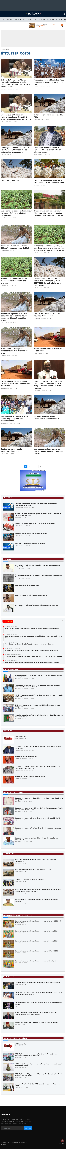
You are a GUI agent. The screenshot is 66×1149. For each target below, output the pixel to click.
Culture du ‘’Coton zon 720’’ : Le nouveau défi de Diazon (47, 315)
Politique (35, 19)
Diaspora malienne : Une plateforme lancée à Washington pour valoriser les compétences (38, 676)
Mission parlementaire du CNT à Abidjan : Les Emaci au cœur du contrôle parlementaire (39, 696)
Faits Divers (17, 19)
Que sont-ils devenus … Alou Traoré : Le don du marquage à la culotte (38, 828)
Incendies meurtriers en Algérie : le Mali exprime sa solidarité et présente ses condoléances (39, 716)
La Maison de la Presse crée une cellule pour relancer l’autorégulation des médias (31, 650)
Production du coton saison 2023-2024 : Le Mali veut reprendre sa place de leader (48, 150)
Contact (61, 1143)
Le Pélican (17, 597)
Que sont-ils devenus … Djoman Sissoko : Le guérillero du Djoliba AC (37, 818)
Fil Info (3, 19)
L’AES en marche (20, 736)
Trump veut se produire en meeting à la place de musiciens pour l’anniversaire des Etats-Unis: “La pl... (36, 1013)
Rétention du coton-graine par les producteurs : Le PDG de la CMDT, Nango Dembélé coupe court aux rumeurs (48, 384)
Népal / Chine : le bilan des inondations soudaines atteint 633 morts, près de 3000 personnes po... (32, 629)
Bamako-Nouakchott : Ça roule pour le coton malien (49, 350)
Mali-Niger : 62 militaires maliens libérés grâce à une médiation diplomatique (35, 860)
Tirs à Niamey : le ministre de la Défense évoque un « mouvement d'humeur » (30, 644)
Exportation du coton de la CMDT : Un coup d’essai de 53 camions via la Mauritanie (16, 383)
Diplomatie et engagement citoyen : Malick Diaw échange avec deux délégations (37, 706)
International (50, 19)
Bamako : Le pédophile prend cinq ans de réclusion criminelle (35, 523)
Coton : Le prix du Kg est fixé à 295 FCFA (48, 116)
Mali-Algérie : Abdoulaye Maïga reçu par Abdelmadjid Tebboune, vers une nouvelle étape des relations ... (38, 890)
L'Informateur (4, 182)
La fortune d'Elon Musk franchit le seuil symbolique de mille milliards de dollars (38, 1003)
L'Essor (16, 525)
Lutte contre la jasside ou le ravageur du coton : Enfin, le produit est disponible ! (16, 213)
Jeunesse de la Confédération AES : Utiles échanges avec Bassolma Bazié (37, 1084)
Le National (36, 220)
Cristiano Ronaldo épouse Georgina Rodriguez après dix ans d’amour (37, 982)
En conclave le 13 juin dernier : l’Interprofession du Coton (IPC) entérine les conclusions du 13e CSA (16, 117)
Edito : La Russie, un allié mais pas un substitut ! (31, 595)
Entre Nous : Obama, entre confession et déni (30, 776)
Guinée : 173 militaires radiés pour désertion (29, 879)
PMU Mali (9, 19)
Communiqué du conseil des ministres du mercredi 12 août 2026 (36, 941)
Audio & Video (27, 19)
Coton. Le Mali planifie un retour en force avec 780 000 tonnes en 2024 (49, 181)
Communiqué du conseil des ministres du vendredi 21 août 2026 (36, 931)
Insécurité (59, 19)
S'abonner (28, 1128)
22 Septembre (37, 318)
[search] (64, 14)
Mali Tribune (37, 86)
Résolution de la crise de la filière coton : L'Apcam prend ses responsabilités (14, 418)
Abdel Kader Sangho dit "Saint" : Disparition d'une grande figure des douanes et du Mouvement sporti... (37, 686)
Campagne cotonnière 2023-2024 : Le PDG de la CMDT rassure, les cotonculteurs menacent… (15, 150)
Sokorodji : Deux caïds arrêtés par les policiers (30, 543)
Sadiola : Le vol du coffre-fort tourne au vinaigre (31, 533)
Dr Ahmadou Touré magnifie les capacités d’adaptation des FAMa (36, 605)
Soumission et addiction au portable (27, 585)
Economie (42, 19)
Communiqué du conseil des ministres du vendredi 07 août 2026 (36, 951)
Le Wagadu (3, 322)
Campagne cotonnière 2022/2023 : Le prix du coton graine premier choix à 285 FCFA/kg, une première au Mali (49, 248)
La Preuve (3, 355)
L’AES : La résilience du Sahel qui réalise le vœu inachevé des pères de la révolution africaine (38, 1065)
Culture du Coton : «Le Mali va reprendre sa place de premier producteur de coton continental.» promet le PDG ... (15, 83)
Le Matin (3, 285)
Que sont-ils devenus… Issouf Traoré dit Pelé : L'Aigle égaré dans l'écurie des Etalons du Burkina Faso (39, 809)
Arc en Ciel (36, 154)
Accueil (3, 49)
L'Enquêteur (4, 89)
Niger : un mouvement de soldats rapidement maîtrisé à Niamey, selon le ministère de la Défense (33, 637)
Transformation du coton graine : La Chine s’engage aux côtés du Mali (16, 247)
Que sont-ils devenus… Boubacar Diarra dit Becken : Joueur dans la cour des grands (39, 799)
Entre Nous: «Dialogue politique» (26, 756)
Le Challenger (37, 252)
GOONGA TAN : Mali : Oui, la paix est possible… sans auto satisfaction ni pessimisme (39, 747)
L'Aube (35, 353)
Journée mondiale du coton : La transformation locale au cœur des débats (48, 451)
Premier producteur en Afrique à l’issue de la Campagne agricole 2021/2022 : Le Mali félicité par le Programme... (47, 282)
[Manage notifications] (62, 1140)
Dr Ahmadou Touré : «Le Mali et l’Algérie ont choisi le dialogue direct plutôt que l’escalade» (37, 566)
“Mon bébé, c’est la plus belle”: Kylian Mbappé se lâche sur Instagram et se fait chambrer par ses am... (38, 993)
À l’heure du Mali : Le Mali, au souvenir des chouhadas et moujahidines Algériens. (38, 576)
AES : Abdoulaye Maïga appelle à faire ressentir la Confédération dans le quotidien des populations (39, 1074)
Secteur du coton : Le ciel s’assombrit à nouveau (11, 450)
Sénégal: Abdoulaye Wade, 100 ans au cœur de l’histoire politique (36, 1022)
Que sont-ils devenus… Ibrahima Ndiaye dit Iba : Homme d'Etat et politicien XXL (36, 839)
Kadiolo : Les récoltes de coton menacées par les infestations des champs (15, 281)
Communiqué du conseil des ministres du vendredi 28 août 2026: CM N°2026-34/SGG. (33, 656)
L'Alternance (37, 119)
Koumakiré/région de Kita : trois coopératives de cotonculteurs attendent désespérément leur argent (14, 317)
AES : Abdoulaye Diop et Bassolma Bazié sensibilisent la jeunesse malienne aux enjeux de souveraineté (36, 1055)
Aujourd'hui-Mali (4, 423)
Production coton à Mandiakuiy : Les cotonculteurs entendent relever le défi (49, 82)
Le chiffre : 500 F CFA (10, 180)
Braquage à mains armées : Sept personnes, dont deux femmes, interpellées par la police (36, 504)
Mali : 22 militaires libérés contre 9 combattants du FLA (33, 869)
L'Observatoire (37, 421)
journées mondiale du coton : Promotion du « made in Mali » (46, 417)
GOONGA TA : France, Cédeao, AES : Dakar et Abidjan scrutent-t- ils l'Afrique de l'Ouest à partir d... (37, 767)
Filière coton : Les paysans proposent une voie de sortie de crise (14, 351)
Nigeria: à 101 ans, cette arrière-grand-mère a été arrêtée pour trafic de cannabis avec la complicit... (38, 514)
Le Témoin (3, 121)
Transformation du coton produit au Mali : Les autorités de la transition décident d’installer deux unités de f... (49, 214)
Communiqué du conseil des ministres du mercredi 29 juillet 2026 (36, 961)
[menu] (2, 14)
